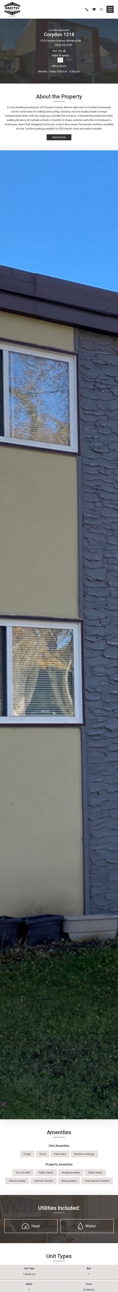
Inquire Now (59, 137)
